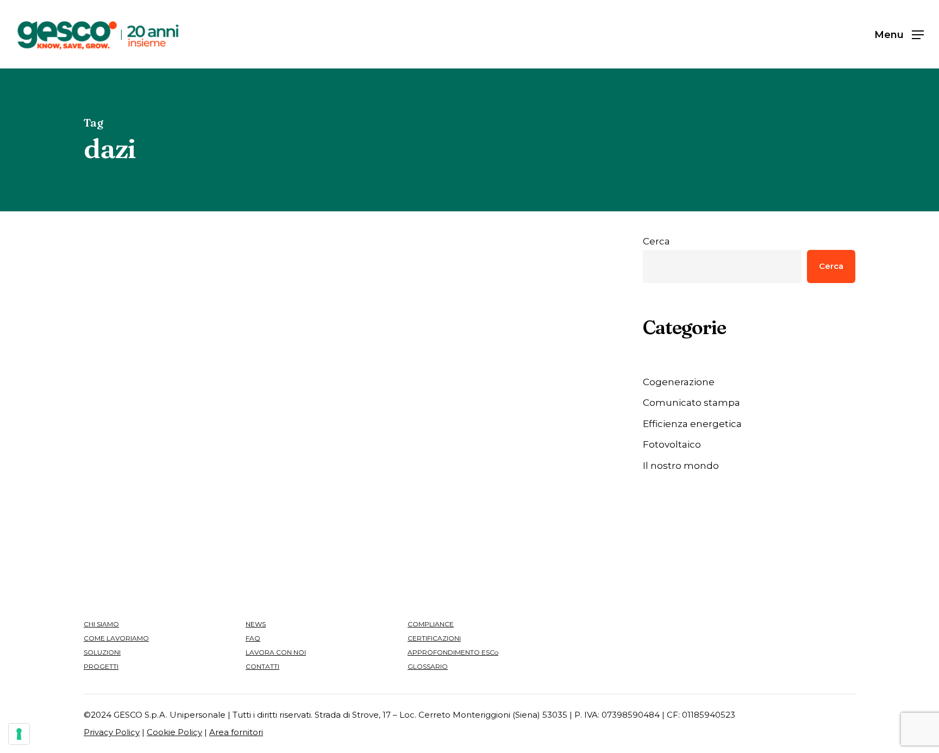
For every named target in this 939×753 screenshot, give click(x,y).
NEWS (256, 624)
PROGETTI (101, 666)
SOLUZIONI (102, 652)
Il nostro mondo (681, 465)
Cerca (656, 241)
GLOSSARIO (428, 666)
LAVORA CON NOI (276, 652)
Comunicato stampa (691, 402)
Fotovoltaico (672, 444)
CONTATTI (262, 666)
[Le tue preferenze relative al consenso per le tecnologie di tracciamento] (19, 734)
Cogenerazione (679, 381)
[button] (899, 34)
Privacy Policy (112, 732)
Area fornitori (236, 732)
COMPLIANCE (431, 624)
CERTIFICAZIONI (434, 638)
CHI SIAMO (101, 624)
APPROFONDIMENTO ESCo (453, 652)
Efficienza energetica (334, 319)
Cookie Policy (174, 732)
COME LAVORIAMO (116, 638)
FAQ (253, 638)
